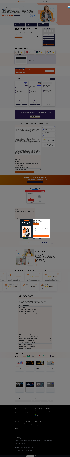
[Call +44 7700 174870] (69, 7)
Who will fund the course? (36, 222)
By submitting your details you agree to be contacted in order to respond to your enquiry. (41, 233)
